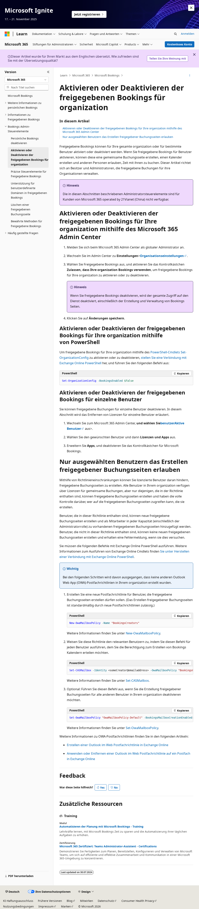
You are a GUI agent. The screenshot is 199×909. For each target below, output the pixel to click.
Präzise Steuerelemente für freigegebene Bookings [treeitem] (28, 174)
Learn (63, 75)
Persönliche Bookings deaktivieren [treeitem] (25, 141)
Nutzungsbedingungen (18, 906)
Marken (66, 906)
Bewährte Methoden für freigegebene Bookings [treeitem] (26, 223)
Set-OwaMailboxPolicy (142, 728)
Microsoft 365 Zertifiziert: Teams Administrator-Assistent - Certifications (108, 846)
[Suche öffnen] (175, 33)
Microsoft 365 (81, 75)
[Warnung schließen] (191, 8)
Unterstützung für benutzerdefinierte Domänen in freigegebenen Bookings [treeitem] (29, 191)
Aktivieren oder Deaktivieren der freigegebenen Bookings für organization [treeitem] (29, 157)
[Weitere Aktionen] (189, 75)
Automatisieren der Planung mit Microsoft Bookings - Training (101, 826)
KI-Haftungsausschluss (18, 901)
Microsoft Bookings (107, 75)
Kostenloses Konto (179, 44)
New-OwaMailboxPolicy (143, 633)
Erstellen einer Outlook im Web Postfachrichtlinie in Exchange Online (117, 745)
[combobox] (27, 80)
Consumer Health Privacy (137, 901)
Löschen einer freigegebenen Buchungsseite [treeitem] (20, 209)
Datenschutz (106, 901)
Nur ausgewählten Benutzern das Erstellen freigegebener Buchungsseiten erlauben (118, 137)
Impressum (45, 906)
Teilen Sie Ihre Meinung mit (167, 58)
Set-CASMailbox (137, 680)
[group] (130, 670)
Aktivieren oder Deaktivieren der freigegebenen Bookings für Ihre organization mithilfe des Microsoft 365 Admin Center (122, 130)
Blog (69, 901)
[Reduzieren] (48, 72)
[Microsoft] (7, 33)
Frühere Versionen (50, 901)
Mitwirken (86, 901)
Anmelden (187, 33)
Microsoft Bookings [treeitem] (20, 96)
